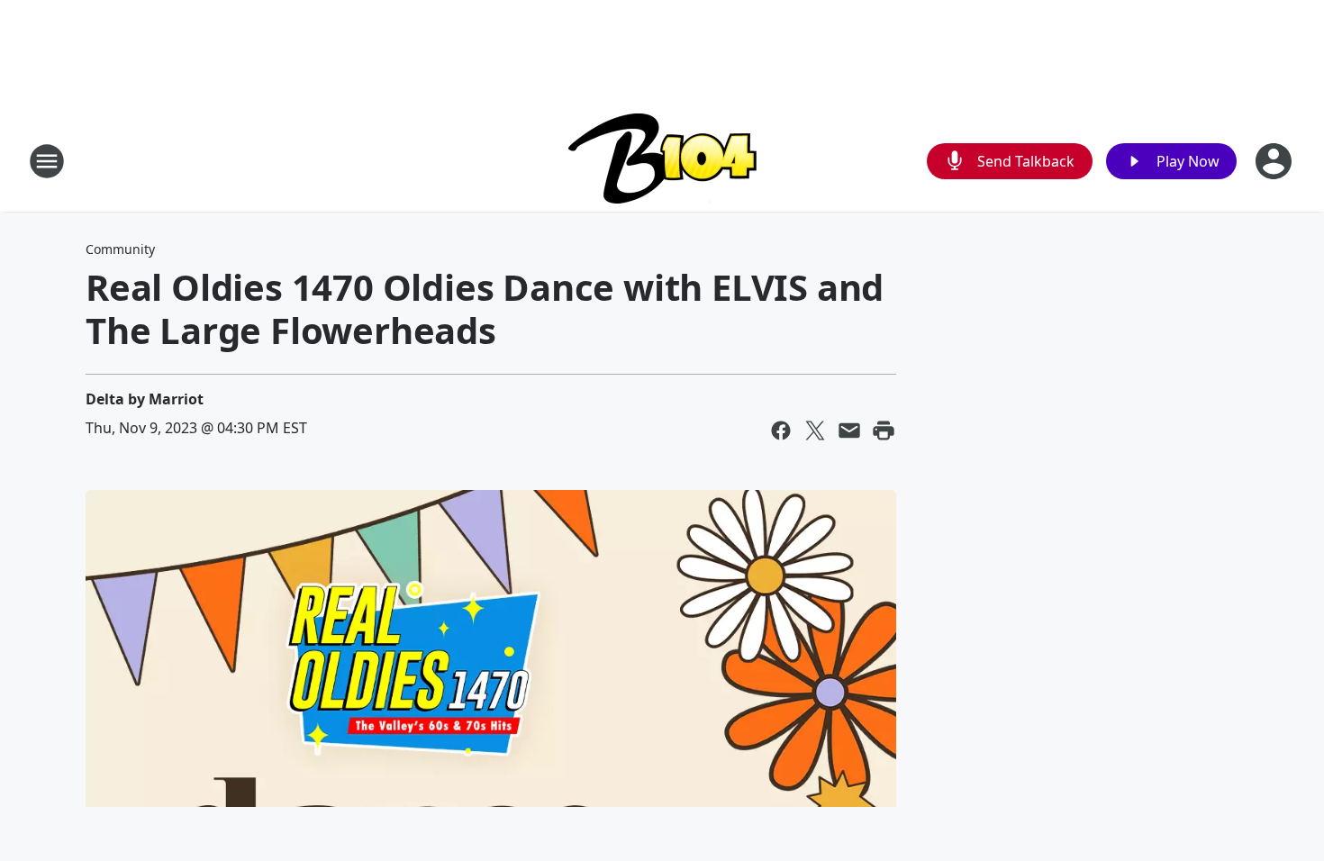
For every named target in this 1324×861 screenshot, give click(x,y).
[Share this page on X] (815, 430)
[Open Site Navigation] (47, 161)
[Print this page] (883, 430)
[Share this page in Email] (849, 430)
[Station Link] (662, 160)
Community (120, 249)
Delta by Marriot (145, 399)
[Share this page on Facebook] (780, 430)
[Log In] (1275, 161)
